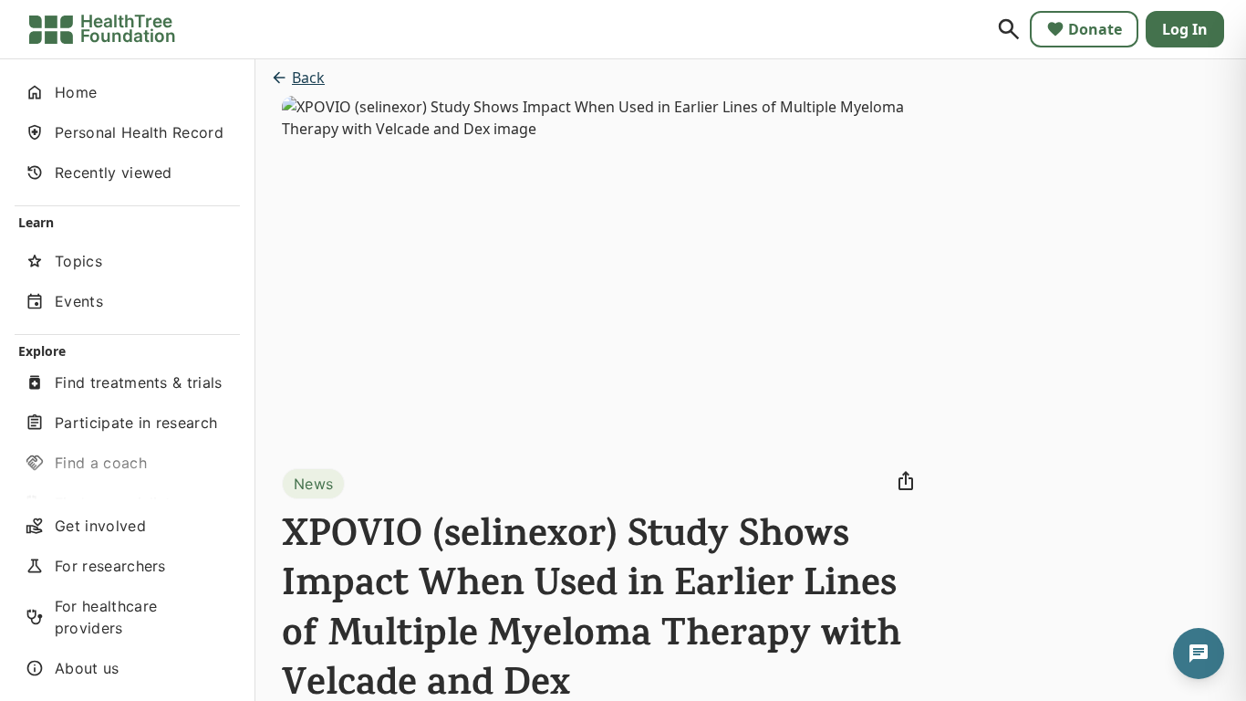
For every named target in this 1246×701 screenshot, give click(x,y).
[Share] (906, 481)
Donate (1095, 29)
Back (308, 78)
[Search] (1009, 29)
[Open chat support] (1198, 653)
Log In (1185, 29)
